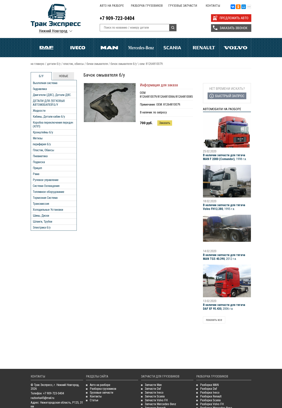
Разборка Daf (208, 389)
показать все (214, 320)
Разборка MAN (209, 385)
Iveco (77, 47)
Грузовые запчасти (182, 5)
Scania (172, 47)
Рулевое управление (46, 180)
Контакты (213, 5)
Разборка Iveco (209, 392)
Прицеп (37, 168)
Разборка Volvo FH (212, 404)
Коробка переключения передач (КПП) (53, 124)
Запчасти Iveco (154, 392)
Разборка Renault (211, 396)
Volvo (235, 47)
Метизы (38, 138)
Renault (203, 47)
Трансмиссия (41, 204)
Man (109, 47)
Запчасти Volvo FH (156, 400)
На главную (37, 64)
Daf (46, 47)
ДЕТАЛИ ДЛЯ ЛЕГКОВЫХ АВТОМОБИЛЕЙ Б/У (49, 103)
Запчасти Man (153, 385)
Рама (36, 174)
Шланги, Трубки (42, 221)
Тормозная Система (45, 198)
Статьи (94, 400)
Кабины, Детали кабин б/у (49, 116)
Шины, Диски (41, 215)
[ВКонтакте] (233, 6)
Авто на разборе (112, 5)
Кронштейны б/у (43, 132)
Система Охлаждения (46, 186)
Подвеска (39, 162)
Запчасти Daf (153, 389)
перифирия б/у (42, 144)
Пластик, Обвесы (73, 64)
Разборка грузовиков (147, 5)
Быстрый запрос (229, 96)
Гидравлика (40, 89)
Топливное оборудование (48, 192)
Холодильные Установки (48, 209)
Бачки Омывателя (97, 64)
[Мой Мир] (243, 6)
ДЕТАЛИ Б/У (54, 64)
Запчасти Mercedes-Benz (160, 404)
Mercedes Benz (141, 47)
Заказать (164, 123)
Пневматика (40, 156)
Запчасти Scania (155, 396)
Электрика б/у (42, 227)
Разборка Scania (210, 400)
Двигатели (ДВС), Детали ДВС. (52, 95)
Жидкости (39, 110)
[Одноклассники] (238, 6)
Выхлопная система (45, 83)
